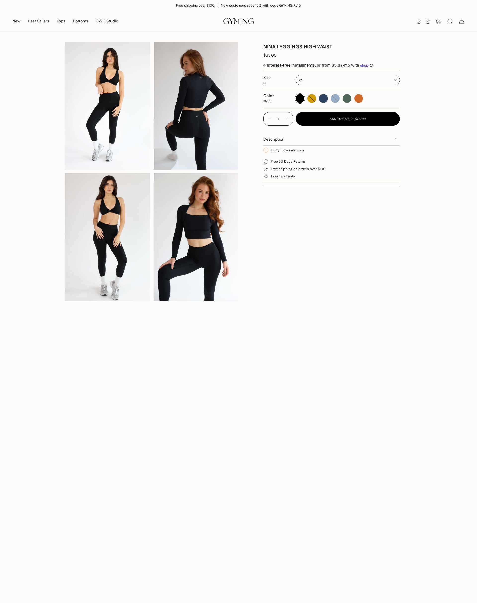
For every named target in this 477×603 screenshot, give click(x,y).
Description (273, 139)
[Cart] (461, 21)
